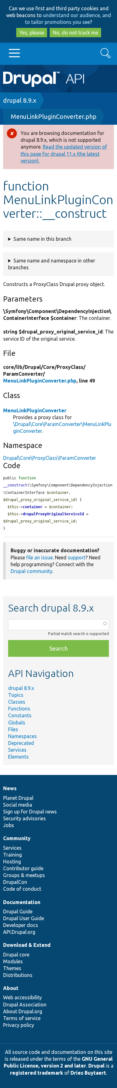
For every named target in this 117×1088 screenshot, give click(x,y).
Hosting (12, 861)
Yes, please (31, 32)
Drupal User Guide (23, 918)
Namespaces (22, 736)
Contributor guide (23, 868)
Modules (13, 961)
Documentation (21, 902)
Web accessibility (22, 997)
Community (17, 838)
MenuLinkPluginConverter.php (53, 116)
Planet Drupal (18, 798)
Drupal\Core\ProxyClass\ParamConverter (49, 458)
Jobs (8, 825)
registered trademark (36, 1073)
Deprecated (21, 743)
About (10, 988)
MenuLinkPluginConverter (34, 410)
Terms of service (22, 1018)
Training (12, 854)
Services (17, 750)
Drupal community (31, 571)
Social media (17, 805)
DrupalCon (15, 882)
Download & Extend (27, 945)
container (32, 507)
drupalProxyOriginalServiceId (53, 514)
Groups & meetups (24, 875)
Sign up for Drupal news (30, 811)
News (10, 788)
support (76, 557)
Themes (12, 968)
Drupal (96, 1065)
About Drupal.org (22, 1011)
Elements (18, 756)
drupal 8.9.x (19, 100)
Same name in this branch (42, 239)
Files (13, 729)
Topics (15, 695)
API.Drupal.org (19, 932)
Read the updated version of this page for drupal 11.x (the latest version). (64, 153)
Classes (16, 702)
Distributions (17, 975)
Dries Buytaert (88, 1073)
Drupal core (16, 954)
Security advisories (24, 818)
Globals (16, 722)
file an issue (39, 557)
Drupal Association (24, 1004)
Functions (19, 708)
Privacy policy (18, 1025)
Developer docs (20, 925)
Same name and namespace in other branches (51, 264)
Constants (20, 715)
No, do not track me (75, 32)
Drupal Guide (17, 911)
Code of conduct (22, 889)
